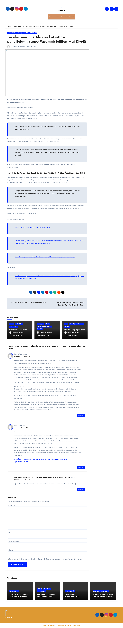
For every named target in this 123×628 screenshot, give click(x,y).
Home (51, 17)
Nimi (10, 532)
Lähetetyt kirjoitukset (100, 591)
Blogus (67, 625)
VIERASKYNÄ (14, 591)
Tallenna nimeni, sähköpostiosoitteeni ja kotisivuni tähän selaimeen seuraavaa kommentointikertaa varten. (45, 559)
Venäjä (39, 329)
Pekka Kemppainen (19, 46)
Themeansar (76, 625)
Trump (67, 326)
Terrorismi (13, 326)
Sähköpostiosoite (14, 541)
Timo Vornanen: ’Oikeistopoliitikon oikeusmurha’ (72, 596)
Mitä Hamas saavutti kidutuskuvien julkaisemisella (32, 227)
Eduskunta (11, 33)
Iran (66, 324)
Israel (19, 33)
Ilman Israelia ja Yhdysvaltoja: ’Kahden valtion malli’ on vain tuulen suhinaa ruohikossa (45, 257)
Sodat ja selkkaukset (30, 33)
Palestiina (19, 324)
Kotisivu (10, 550)
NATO (47, 324)
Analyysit (40, 324)
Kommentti (12, 505)
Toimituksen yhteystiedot (65, 17)
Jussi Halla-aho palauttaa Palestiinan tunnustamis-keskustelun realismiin (42, 477)
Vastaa (80, 415)
